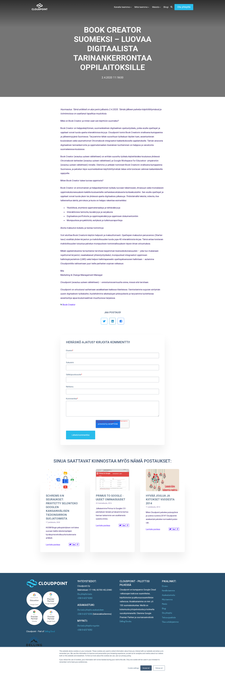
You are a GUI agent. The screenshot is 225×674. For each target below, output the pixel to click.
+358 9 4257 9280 (84, 598)
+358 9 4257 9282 (84, 629)
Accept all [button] (146, 668)
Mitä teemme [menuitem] (141, 7)
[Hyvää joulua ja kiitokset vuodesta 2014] (162, 480)
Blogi (164, 608)
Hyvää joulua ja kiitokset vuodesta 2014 (160, 499)
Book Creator (69, 304)
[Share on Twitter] (70, 544)
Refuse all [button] (159, 668)
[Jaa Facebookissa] (121, 321)
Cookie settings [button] (133, 668)
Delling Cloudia (125, 621)
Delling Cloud (50, 631)
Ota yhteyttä (183, 6)
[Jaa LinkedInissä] (112, 321)
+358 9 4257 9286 (85, 614)
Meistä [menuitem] (155, 7)
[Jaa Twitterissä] (104, 321)
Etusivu (165, 586)
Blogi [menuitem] (166, 7)
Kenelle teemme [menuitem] (122, 7)
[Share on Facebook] (77, 544)
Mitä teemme (167, 599)
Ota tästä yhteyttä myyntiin (88, 625)
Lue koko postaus (53, 545)
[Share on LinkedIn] (74, 544)
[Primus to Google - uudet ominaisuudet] (112, 480)
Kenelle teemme (168, 590)
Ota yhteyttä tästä (84, 594)
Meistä (164, 604)
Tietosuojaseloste (169, 617)
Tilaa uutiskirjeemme (170, 622)
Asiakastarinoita (168, 595)
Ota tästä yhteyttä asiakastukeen (90, 609)
